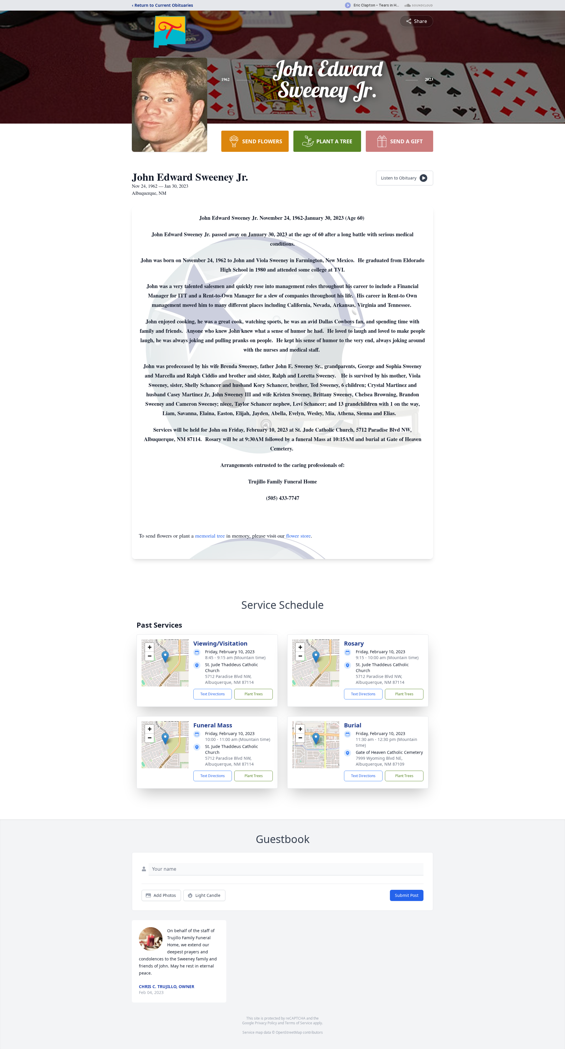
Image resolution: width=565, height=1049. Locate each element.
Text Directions (212, 693)
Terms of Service (298, 1022)
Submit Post (406, 895)
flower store (298, 535)
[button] (165, 657)
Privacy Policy (266, 1022)
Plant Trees (254, 693)
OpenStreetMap (289, 1032)
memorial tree (210, 535)
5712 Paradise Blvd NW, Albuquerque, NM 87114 (229, 679)
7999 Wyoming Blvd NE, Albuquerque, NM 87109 (380, 761)
